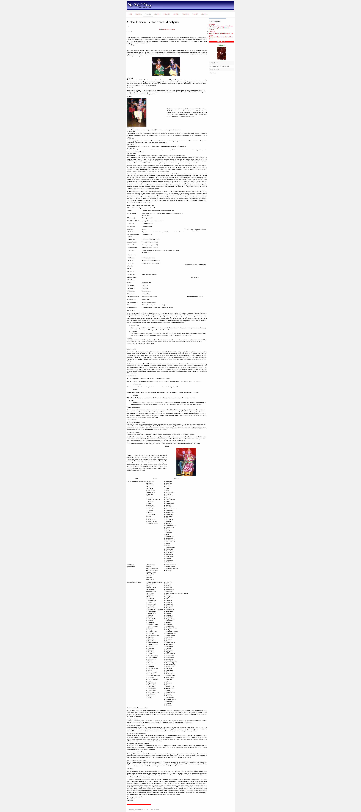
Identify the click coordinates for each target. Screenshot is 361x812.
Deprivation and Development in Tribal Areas (221, 26)
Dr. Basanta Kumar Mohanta (167, 29)
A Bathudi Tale (214, 63)
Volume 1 (138, 14)
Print (128, 26)
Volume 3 (157, 14)
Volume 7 (195, 14)
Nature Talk (212, 31)
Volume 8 (204, 14)
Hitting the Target (214, 69)
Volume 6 (185, 14)
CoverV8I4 (212, 24)
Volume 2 (148, 14)
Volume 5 (176, 14)
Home (130, 14)
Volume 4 (167, 14)
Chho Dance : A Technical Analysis (219, 66)
